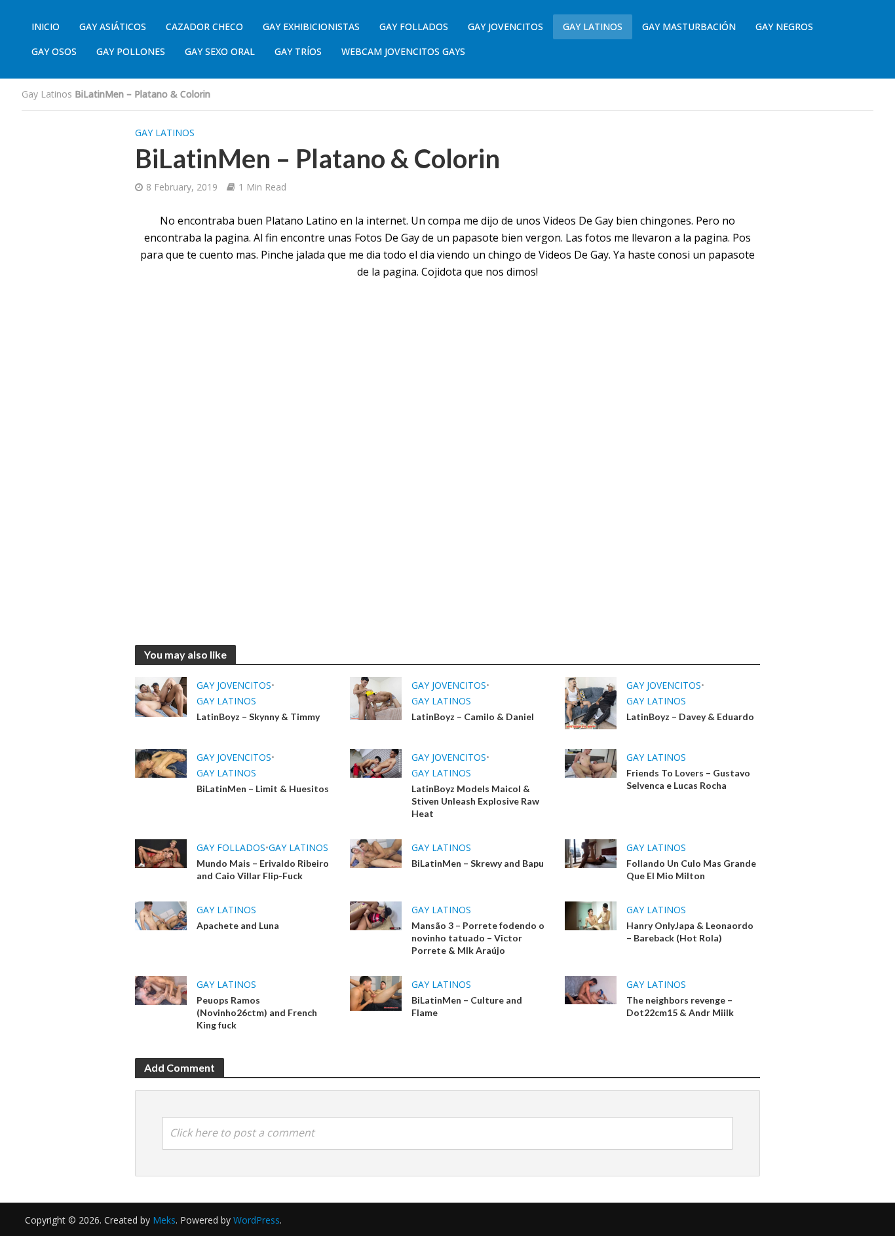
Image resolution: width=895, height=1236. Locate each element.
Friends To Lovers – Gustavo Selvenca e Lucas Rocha (688, 779)
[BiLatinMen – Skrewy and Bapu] (376, 852)
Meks (164, 1220)
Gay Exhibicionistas (311, 26)
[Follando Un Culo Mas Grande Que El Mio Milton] (591, 852)
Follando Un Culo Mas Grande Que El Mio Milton (691, 869)
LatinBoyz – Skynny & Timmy (258, 716)
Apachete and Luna (238, 925)
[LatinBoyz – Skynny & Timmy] (161, 696)
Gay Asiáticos (112, 26)
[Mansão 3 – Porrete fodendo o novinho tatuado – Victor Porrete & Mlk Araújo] (376, 914)
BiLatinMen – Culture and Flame (466, 1006)
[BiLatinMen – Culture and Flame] (376, 992)
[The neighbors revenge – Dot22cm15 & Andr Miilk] (591, 989)
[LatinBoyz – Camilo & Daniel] (376, 697)
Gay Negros (784, 26)
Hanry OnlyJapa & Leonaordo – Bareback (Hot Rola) (689, 931)
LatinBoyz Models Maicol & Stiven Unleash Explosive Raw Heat (475, 801)
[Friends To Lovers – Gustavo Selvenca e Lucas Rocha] (591, 762)
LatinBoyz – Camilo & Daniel (472, 716)
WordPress (256, 1220)
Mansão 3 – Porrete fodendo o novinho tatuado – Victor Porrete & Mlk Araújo (477, 938)
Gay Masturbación (689, 26)
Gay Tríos (298, 51)
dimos (521, 271)
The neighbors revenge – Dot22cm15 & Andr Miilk (680, 1006)
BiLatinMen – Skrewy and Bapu (477, 863)
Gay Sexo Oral (220, 51)
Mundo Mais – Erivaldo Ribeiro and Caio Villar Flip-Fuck (263, 869)
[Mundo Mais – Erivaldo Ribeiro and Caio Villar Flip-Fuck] (161, 852)
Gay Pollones (130, 51)
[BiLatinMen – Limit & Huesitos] (161, 762)
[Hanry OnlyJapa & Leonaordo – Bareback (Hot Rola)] (591, 914)
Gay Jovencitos (505, 26)
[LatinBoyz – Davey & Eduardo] (591, 702)
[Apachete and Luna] (161, 914)
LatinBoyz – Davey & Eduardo (690, 716)
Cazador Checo (204, 26)
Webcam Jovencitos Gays (403, 51)
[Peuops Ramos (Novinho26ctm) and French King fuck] (161, 989)
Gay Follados (413, 26)
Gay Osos (54, 51)
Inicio (45, 26)
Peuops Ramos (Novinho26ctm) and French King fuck (257, 1012)
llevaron (652, 237)
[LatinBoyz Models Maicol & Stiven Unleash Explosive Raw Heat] (376, 762)
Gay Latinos (592, 26)
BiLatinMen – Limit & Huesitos (263, 788)
